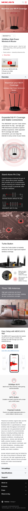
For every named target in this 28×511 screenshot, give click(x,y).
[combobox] (8, 36)
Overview (5, 77)
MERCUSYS (8, 2)
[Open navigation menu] (26, 2)
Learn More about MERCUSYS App (10, 350)
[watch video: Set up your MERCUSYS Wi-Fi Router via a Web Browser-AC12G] (10, 63)
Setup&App (6, 468)
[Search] (23, 2)
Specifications (7, 473)
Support (5, 477)
